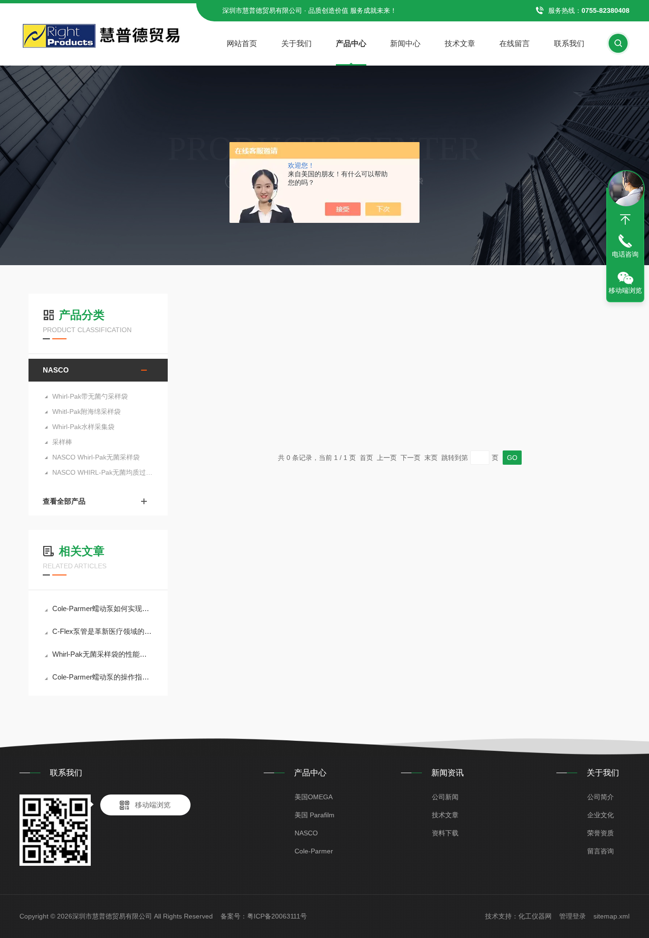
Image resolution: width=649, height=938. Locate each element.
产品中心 (351, 43)
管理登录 (572, 916)
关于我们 (296, 43)
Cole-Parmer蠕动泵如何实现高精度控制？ (102, 608)
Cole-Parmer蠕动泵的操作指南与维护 (102, 677)
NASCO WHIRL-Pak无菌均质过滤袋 (102, 472)
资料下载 (445, 833)
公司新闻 (445, 797)
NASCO (56, 370)
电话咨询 (625, 254)
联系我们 (569, 43)
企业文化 (600, 815)
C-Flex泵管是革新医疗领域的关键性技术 (102, 631)
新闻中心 (405, 43)
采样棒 (62, 442)
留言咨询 (600, 851)
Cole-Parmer (314, 851)
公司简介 (600, 797)
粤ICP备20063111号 (277, 916)
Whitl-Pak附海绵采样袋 (86, 411)
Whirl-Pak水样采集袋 (83, 427)
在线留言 (514, 43)
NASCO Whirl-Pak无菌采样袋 (96, 457)
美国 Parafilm (314, 815)
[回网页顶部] (625, 219)
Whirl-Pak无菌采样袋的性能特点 (102, 654)
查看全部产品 (64, 501)
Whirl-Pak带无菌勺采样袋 (90, 396)
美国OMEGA (314, 797)
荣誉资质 (600, 833)
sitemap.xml (611, 916)
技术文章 (460, 43)
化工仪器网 (535, 916)
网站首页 (242, 43)
